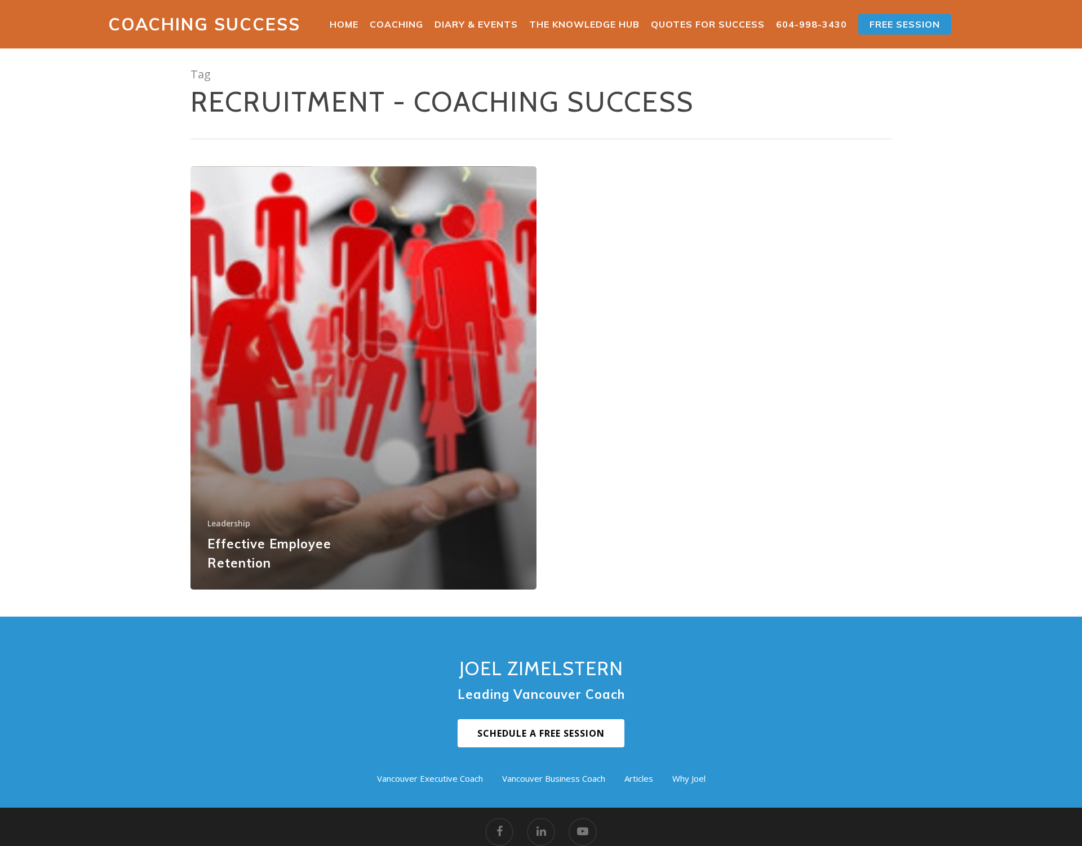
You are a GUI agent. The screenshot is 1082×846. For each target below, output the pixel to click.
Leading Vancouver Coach (541, 694)
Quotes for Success (708, 24)
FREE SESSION (905, 24)
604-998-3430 (811, 24)
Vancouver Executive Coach (430, 778)
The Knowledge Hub (584, 24)
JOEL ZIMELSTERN (541, 668)
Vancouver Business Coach (553, 778)
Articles (638, 778)
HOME (344, 24)
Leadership (228, 523)
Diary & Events (476, 24)
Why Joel (689, 778)
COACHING (396, 24)
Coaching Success (204, 24)
